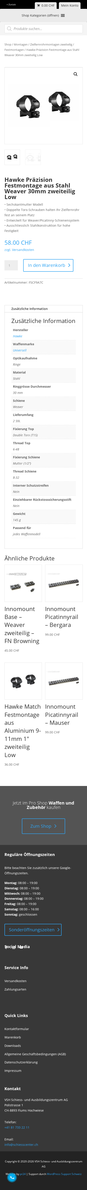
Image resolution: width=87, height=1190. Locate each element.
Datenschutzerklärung (21, 1062)
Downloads (12, 1046)
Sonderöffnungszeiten (31, 930)
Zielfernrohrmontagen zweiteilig (51, 44)
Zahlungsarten (15, 989)
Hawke (17, 336)
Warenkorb (12, 1037)
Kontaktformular (16, 1029)
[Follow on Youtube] (21, 948)
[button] (76, 74)
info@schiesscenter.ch (21, 1145)
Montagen (21, 44)
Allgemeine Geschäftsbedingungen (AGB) (35, 1054)
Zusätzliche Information (29, 309)
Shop (7, 44)
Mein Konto (69, 5)
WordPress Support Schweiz (64, 1174)
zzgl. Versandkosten (19, 250)
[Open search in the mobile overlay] (43, 28)
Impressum (12, 1071)
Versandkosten (15, 981)
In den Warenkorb (46, 265)
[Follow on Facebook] (6, 948)
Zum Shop (40, 826)
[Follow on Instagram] (14, 948)
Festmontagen (14, 50)
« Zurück (11, 4)
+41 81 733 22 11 (16, 1127)
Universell (20, 350)
